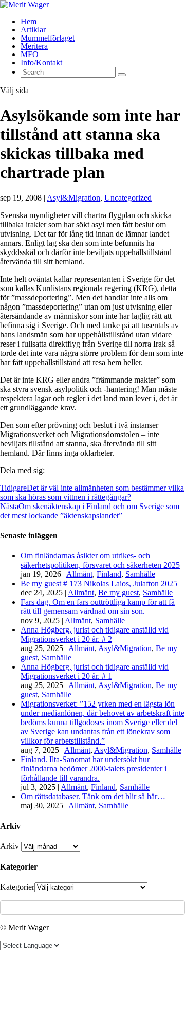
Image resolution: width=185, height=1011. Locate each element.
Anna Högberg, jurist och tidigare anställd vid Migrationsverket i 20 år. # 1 (95, 671)
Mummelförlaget (48, 37)
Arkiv (9, 846)
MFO (30, 54)
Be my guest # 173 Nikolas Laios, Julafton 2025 (99, 583)
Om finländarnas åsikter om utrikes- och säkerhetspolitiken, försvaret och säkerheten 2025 (100, 560)
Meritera (34, 46)
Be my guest (118, 592)
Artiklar (33, 29)
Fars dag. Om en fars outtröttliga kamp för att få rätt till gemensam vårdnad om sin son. (98, 607)
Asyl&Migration (73, 197)
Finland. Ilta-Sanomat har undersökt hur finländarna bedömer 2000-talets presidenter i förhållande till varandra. (93, 768)
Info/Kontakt (41, 62)
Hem (28, 21)
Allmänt (79, 574)
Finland (109, 574)
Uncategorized (128, 197)
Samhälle (140, 574)
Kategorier (17, 886)
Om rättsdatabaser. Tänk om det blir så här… (93, 796)
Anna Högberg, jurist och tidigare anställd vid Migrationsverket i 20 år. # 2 (95, 634)
